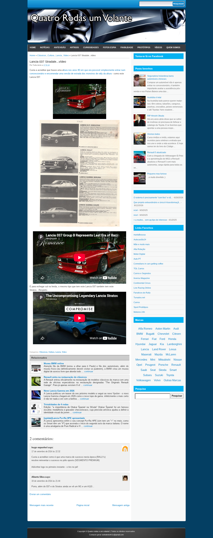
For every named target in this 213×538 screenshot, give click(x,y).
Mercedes (141, 359)
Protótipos (143, 47)
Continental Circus (142, 283)
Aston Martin (163, 328)
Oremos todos (153, 134)
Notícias (45, 47)
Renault (176, 364)
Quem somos (173, 47)
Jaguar (152, 344)
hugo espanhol (39, 447)
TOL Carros (139, 268)
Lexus (173, 349)
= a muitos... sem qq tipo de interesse (150, 220)
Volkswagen (143, 380)
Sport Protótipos (141, 307)
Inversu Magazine (142, 278)
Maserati (146, 354)
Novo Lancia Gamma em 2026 (59, 391)
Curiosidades (91, 47)
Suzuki (159, 375)
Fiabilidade (126, 47)
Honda (172, 339)
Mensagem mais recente (41, 505)
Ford (162, 339)
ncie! (136, 210)
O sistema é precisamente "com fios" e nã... (153, 197)
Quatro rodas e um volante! (99, 531)
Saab (143, 370)
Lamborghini (174, 344)
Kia (162, 344)
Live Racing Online (142, 288)
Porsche (163, 364)
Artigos (74, 47)
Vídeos (158, 47)
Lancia (59, 55)
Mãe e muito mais (142, 244)
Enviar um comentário (40, 494)
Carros (137, 302)
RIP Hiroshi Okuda (155, 116)
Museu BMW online (54, 363)
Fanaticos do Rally (142, 293)
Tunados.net (139, 297)
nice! (136, 215)
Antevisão (60, 47)
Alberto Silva (37, 477)
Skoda (162, 370)
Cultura (51, 55)
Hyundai (140, 344)
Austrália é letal (154, 97)
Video (66, 55)
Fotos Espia (109, 47)
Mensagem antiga (120, 505)
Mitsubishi (164, 359)
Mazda (158, 354)
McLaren (170, 354)
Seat (153, 370)
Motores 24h (139, 312)
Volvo (157, 380)
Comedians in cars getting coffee (148, 264)
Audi (176, 328)
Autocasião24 (140, 239)
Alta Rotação (139, 249)
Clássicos (41, 55)
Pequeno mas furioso (157, 174)
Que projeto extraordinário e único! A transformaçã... (157, 202)
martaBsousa (140, 235)
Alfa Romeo (145, 328)
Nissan (177, 359)
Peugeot (150, 364)
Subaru (147, 375)
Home (33, 47)
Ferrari (145, 339)
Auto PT (137, 259)
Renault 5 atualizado (156, 152)
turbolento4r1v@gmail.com (113, 535)
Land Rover (159, 349)
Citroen (176, 333)
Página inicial (83, 505)
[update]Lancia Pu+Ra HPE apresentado (64, 418)
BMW (139, 333)
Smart (173, 370)
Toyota (170, 375)
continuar (88, 371)
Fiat (154, 339)
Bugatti (150, 333)
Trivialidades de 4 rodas (56, 404)
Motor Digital (139, 254)
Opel (139, 364)
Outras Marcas (172, 380)
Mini (153, 359)
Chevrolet (163, 333)
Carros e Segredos (142, 273)
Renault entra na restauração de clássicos (65, 377)
